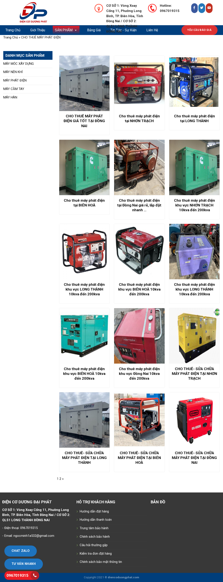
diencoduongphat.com (123, 577)
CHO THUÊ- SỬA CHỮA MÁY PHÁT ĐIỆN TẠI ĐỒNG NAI (194, 458)
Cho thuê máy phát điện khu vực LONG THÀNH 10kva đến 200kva (84, 289)
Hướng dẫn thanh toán (96, 520)
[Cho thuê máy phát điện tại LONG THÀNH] (194, 83)
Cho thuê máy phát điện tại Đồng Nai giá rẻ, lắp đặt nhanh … (139, 205)
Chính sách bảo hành (95, 537)
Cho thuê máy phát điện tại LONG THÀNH (194, 118)
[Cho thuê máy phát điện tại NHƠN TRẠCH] (139, 83)
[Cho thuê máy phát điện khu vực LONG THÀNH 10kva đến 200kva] (84, 251)
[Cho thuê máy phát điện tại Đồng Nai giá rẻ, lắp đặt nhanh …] (139, 167)
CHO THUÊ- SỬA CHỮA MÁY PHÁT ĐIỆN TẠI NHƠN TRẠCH (194, 374)
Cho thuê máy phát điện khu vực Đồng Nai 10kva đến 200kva (139, 374)
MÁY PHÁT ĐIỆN (15, 80)
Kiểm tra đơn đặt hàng (96, 553)
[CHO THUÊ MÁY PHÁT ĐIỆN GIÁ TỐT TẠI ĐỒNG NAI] (84, 83)
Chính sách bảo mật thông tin (101, 562)
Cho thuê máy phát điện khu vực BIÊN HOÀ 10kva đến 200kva (139, 289)
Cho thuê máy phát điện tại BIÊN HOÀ (84, 202)
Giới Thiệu (37, 30)
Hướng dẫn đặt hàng (94, 511)
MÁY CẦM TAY (13, 89)
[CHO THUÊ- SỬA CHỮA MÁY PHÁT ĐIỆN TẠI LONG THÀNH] (84, 420)
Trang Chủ (12, 30)
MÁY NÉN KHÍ (13, 72)
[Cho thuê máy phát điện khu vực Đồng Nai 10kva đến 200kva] (139, 336)
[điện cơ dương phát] (51, 13)
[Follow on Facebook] (194, 8)
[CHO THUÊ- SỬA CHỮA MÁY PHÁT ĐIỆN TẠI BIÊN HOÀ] (139, 420)
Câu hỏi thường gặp (94, 545)
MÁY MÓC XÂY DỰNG (18, 64)
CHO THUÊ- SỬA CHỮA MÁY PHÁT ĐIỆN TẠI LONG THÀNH (84, 458)
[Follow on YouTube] (209, 8)
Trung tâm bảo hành (94, 528)
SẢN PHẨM (64, 30)
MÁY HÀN (10, 97)
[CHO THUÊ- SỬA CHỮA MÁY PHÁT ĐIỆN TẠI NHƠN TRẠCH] (194, 336)
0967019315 (17, 575)
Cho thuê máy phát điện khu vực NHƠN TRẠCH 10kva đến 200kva (194, 205)
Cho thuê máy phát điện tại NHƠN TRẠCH (139, 118)
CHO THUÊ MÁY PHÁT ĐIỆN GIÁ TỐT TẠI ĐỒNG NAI (84, 121)
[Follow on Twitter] (201, 8)
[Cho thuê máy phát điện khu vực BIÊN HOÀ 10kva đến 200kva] (139, 251)
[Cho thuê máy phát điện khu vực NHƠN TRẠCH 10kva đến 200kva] (194, 167)
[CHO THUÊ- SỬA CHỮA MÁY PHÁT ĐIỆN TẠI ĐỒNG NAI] (194, 420)
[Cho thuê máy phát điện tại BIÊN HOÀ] (84, 167)
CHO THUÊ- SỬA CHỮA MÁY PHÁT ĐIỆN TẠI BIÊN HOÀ (139, 458)
